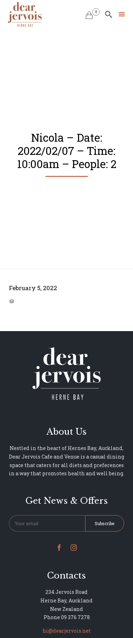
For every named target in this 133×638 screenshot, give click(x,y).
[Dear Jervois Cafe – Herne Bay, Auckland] (25, 14)
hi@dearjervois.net (67, 630)
